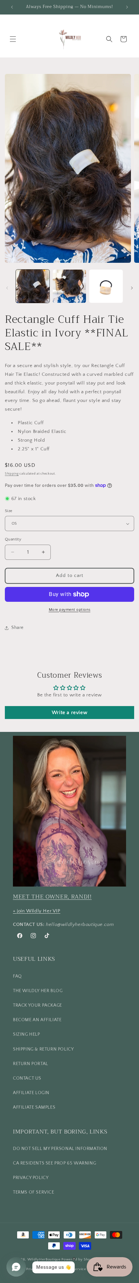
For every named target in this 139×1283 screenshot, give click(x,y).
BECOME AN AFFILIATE (37, 1019)
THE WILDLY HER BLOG (37, 990)
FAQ (17, 976)
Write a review (69, 712)
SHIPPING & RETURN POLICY (43, 1049)
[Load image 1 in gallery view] (32, 286)
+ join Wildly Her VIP (36, 911)
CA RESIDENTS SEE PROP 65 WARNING (54, 1163)
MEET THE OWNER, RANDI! (52, 896)
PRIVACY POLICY (30, 1177)
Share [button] (17, 627)
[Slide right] (132, 288)
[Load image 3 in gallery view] (106, 286)
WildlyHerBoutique (44, 1259)
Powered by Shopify (79, 1259)
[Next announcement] (127, 7)
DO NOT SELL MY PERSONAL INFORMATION (60, 1148)
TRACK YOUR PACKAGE (37, 1005)
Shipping (12, 474)
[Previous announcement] (12, 7)
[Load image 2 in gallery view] (69, 286)
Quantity (13, 539)
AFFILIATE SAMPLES (34, 1107)
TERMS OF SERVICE (33, 1192)
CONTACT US (27, 1078)
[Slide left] (7, 288)
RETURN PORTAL (30, 1063)
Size (9, 510)
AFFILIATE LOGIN (31, 1092)
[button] (13, 39)
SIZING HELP (26, 1034)
